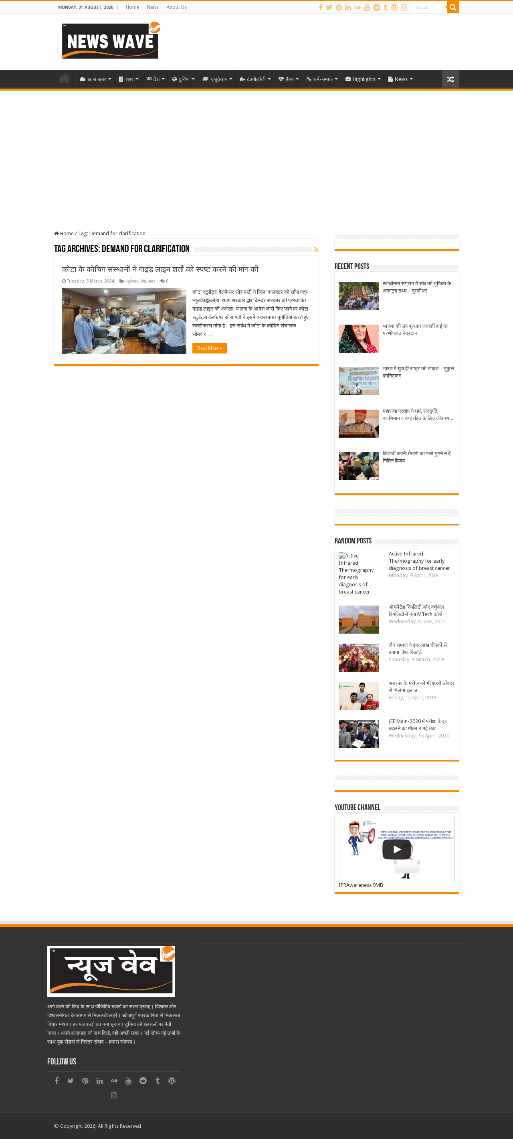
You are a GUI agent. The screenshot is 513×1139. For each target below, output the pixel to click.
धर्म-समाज (323, 79)
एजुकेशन (219, 79)
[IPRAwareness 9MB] (397, 849)
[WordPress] (394, 7)
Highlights (364, 79)
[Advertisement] (256, 151)
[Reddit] (376, 7)
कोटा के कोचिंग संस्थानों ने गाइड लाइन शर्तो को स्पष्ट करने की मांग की (160, 269)
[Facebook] (320, 7)
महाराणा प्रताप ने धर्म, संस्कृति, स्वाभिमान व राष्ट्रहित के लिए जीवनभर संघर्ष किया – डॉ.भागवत (417, 415)
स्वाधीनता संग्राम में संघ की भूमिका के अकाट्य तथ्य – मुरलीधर (417, 287)
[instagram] (404, 7)
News (153, 7)
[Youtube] (367, 7)
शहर (129, 79)
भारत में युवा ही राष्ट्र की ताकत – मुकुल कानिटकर (418, 372)
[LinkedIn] (348, 7)
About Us (177, 7)
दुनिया (184, 79)
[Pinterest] (339, 7)
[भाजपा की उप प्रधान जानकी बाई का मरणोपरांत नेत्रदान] (359, 340)
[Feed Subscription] (316, 249)
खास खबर (96, 79)
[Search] (453, 7)
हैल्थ (290, 79)
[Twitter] (329, 7)
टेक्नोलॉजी (256, 79)
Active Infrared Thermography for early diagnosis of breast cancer (419, 561)
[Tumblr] (385, 7)
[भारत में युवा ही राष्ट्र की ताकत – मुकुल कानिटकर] (359, 382)
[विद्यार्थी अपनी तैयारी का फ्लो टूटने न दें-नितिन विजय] (359, 467)
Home (132, 7)
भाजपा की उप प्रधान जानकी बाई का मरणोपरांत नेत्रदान (415, 329)
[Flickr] (357, 7)
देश (156, 79)
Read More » (209, 348)
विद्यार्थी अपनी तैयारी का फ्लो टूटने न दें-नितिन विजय (418, 457)
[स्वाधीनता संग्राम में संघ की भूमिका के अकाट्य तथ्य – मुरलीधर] (359, 297)
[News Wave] (110, 40)
